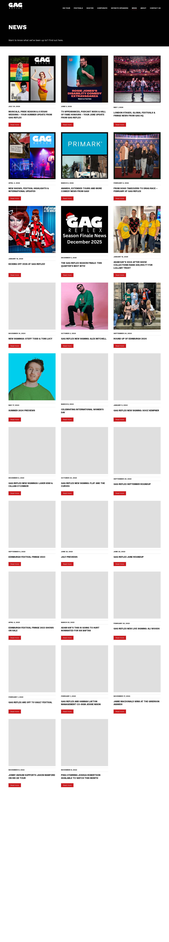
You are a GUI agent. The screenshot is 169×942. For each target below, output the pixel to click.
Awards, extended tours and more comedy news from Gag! (81, 190)
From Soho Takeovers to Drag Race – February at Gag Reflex (136, 190)
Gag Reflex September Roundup (132, 484)
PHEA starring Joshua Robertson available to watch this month (80, 776)
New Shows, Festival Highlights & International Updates (29, 190)
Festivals (78, 8)
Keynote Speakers (119, 8)
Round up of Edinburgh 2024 (130, 338)
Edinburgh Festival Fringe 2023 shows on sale (31, 629)
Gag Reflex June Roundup (129, 557)
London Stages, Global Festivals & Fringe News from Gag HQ (134, 114)
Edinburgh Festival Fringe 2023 (27, 557)
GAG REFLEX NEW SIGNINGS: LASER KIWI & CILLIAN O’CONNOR (31, 484)
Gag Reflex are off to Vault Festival (30, 702)
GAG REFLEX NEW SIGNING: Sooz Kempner (136, 410)
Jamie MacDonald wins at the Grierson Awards (136, 703)
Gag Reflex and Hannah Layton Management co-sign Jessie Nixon (81, 703)
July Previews (69, 557)
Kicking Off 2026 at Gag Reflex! (27, 264)
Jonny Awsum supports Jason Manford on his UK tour (32, 776)
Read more (14, 125)
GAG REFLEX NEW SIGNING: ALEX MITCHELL (83, 338)
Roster (90, 8)
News (134, 8)
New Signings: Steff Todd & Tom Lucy (30, 338)
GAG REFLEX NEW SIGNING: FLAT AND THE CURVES (83, 484)
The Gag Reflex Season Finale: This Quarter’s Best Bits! (81, 264)
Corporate (102, 8)
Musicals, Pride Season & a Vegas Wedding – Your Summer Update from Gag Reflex (30, 114)
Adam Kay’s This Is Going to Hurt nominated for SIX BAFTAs (80, 629)
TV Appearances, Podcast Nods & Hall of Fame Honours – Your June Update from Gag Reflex (83, 114)
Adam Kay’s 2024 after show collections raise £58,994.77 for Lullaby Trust (133, 265)
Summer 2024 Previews (22, 410)
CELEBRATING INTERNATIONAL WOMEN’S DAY (82, 411)
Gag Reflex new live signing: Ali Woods (137, 628)
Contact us (155, 8)
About (143, 8)
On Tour (66, 8)
